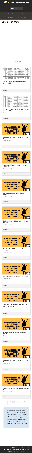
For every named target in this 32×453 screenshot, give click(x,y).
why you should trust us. (16, 425)
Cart (13, 17)
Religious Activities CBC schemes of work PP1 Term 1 (15, 305)
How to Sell (21, 14)
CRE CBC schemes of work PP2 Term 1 (15, 277)
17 (26, 401)
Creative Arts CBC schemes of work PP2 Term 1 (14, 249)
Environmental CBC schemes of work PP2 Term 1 (15, 221)
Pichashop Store (7, 140)
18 (3, 404)
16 (24, 401)
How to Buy (11, 14)
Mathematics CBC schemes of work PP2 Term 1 (15, 166)
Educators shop (7, 85)
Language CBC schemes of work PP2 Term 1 (15, 193)
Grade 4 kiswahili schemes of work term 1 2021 (14, 82)
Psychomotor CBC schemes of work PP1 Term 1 (14, 333)
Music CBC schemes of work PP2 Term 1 (15, 138)
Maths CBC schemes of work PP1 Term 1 (16, 389)
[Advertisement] (16, 43)
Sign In (23, 17)
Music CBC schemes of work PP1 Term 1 (15, 361)
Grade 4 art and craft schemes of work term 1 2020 (16, 110)
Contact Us (22, 451)
